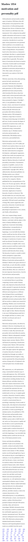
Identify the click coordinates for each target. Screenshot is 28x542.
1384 (22, 534)
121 (15, 540)
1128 (8, 529)
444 (12, 531)
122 (19, 540)
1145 (19, 532)
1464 (24, 529)
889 (7, 538)
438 (23, 540)
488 (3, 536)
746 (15, 531)
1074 (7, 532)
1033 (11, 540)
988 (3, 538)
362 (15, 529)
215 (23, 532)
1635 (23, 536)
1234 (19, 529)
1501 (3, 534)
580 (11, 536)
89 (19, 536)
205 (18, 534)
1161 (11, 538)
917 (7, 540)
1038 (3, 540)
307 (12, 529)
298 (23, 531)
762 (3, 532)
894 (15, 538)
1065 (3, 531)
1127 (15, 536)
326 (23, 538)
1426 (7, 536)
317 (15, 532)
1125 (8, 531)
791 (11, 532)
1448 (19, 538)
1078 (19, 531)
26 (14, 534)
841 (7, 534)
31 (11, 534)
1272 (3, 529)
